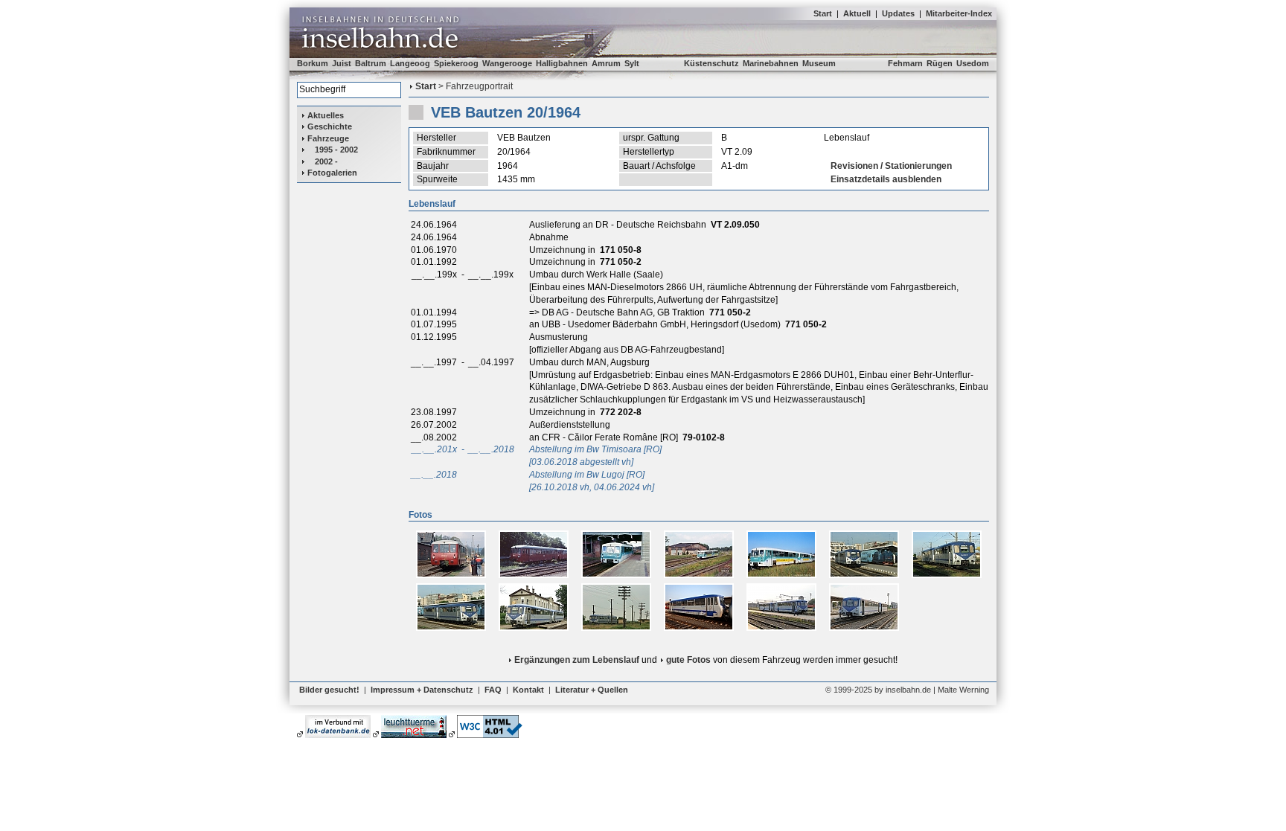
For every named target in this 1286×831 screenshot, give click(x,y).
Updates (898, 13)
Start (822, 13)
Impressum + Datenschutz (422, 689)
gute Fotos (688, 660)
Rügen (940, 63)
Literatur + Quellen (591, 689)
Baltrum (370, 63)
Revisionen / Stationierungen (891, 166)
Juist (341, 63)
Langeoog (410, 63)
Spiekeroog (456, 63)
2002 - (326, 161)
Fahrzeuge (328, 138)
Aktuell (857, 13)
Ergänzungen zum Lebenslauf (576, 660)
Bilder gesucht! (329, 689)
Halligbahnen (562, 63)
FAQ (493, 689)
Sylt (631, 63)
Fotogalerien (332, 172)
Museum (819, 63)
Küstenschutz (711, 63)
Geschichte (329, 126)
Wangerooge (507, 63)
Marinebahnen (771, 63)
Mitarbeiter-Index (959, 13)
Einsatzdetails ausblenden (886, 179)
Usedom (972, 63)
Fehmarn (905, 63)
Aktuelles (325, 115)
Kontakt (528, 689)
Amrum (606, 63)
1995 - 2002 (336, 149)
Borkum (312, 63)
